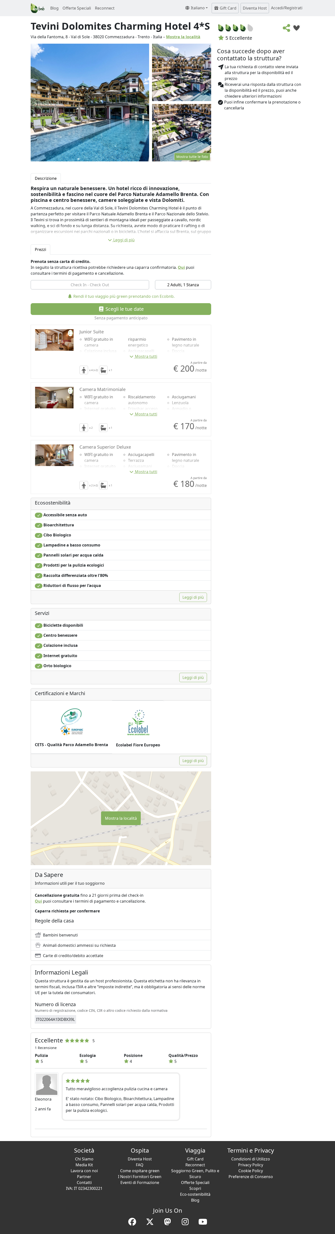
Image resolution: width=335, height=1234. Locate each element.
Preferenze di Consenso (251, 1176)
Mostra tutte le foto (192, 156)
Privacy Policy (250, 1165)
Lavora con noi (84, 1170)
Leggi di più (124, 240)
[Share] (287, 29)
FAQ (139, 1165)
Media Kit (84, 1165)
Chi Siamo (84, 1159)
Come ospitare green (139, 1170)
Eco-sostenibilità (195, 1194)
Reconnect (105, 8)
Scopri (195, 1188)
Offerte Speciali (77, 8)
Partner (84, 1176)
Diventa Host (255, 8)
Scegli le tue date (124, 309)
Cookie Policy (250, 1170)
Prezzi (40, 249)
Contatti (84, 1182)
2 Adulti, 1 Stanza (183, 284)
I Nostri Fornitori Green (139, 1176)
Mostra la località (183, 36)
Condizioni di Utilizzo (250, 1159)
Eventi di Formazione (139, 1182)
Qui (181, 267)
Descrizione (46, 178)
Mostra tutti (146, 356)
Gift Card (227, 8)
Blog (54, 8)
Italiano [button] (197, 8)
